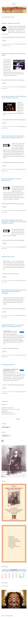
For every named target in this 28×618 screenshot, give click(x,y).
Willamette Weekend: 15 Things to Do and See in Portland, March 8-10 (13, 325)
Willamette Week (22, 44)
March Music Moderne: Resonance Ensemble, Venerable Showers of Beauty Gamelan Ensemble (14, 221)
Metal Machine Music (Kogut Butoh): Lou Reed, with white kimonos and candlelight (14, 291)
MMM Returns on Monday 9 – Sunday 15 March (11, 409)
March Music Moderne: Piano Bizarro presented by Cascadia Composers (13, 136)
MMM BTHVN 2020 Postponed (7, 407)
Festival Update (5, 410)
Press (12, 44)
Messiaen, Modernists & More (11, 23)
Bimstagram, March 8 (8, 364)
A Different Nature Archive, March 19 (9, 413)
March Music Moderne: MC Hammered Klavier (13, 54)
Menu (14, 4)
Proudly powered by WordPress (7, 615)
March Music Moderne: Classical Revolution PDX (11, 179)
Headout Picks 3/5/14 (8, 256)
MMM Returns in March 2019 (7, 412)
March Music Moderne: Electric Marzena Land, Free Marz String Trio (14, 97)
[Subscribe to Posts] (2, 441)
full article (23, 37)
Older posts (5, 401)
